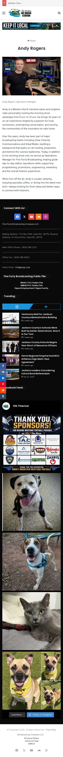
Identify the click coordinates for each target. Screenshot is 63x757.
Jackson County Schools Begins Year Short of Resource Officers (39, 344)
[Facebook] (17, 217)
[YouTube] (31, 217)
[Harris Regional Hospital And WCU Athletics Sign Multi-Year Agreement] (10, 360)
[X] (24, 217)
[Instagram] (46, 217)
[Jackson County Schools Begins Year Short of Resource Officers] (10, 346)
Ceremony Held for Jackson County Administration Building (39, 316)
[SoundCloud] (38, 217)
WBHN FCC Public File (31, 285)
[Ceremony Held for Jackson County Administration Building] (10, 318)
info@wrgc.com (22, 267)
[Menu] (3, 14)
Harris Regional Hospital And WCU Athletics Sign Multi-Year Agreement (40, 359)
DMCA (31, 743)
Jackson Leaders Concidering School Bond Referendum (38, 372)
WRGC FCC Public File (31, 282)
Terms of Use (31, 741)
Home (32, 40)
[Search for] (59, 14)
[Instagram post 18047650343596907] (31, 443)
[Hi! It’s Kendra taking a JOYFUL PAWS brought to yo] (31, 502)
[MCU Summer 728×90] (31, 26)
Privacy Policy (31, 738)
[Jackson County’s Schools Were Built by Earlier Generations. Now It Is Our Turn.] (10, 332)
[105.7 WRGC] (20, 12)
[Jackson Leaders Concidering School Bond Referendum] (10, 374)
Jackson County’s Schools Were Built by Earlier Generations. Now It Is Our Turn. (40, 331)
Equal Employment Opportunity (31, 288)
